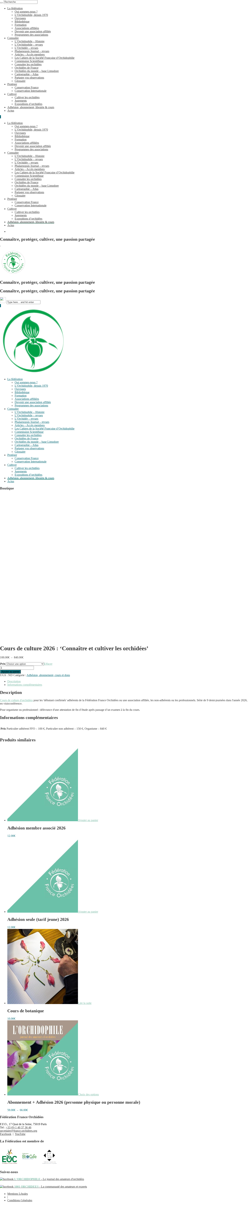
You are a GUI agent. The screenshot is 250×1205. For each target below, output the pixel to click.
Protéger (12, 84)
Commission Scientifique (29, 61)
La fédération (15, 8)
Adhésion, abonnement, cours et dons (48, 675)
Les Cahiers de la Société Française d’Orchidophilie (44, 57)
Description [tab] (14, 681)
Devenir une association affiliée (33, 31)
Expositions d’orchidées (28, 104)
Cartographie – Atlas (26, 74)
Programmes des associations (31, 34)
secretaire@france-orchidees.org (18, 1130)
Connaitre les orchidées (28, 64)
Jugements (21, 100)
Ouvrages (20, 18)
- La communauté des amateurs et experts (50, 1186)
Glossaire (20, 80)
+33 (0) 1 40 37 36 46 (18, 1127)
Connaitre (13, 38)
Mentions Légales (17, 1193)
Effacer (48, 663)
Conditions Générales (19, 1200)
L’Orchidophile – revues (29, 44)
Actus (10, 110)
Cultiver (12, 94)
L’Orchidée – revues (26, 47)
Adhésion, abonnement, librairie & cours (30, 107)
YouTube (20, 1134)
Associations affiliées (27, 28)
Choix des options (88, 1094)
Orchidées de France (26, 67)
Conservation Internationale (30, 90)
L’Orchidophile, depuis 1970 (31, 14)
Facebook (5, 1134)
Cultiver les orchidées (27, 97)
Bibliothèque (22, 21)
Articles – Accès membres (30, 54)
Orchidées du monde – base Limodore (37, 71)
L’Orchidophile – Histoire (29, 41)
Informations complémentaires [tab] (24, 684)
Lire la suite (85, 1003)
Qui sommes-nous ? (26, 11)
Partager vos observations (29, 77)
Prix (2, 663)
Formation (21, 24)
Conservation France (27, 87)
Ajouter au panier (10, 671)
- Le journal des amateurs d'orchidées (49, 1179)
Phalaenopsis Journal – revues (32, 51)
